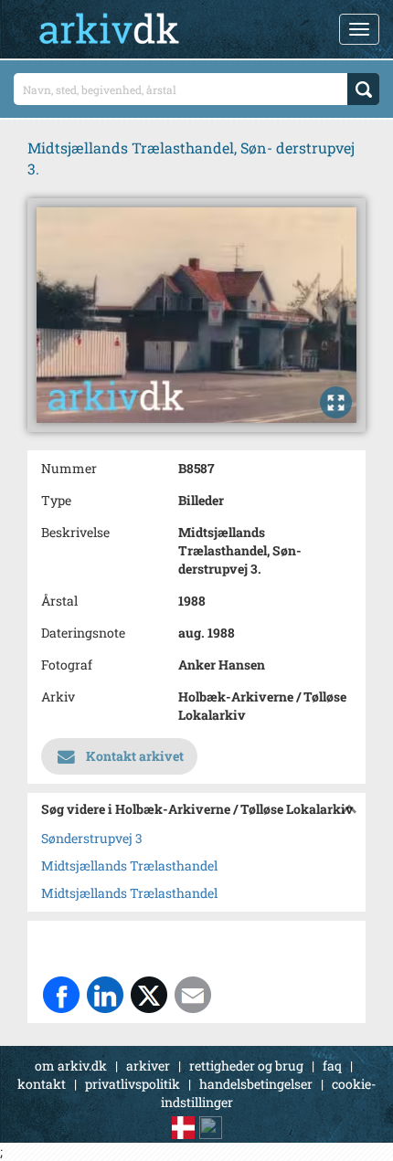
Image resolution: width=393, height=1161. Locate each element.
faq (332, 1065)
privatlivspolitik (132, 1083)
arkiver (148, 1065)
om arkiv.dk (71, 1065)
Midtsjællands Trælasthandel (129, 865)
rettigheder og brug (246, 1065)
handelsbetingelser (256, 1083)
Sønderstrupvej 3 (92, 838)
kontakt (41, 1083)
